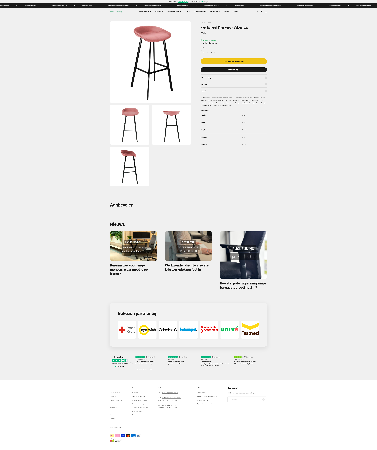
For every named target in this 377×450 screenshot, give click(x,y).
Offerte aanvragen (233, 70)
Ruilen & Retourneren (139, 400)
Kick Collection (206, 23)
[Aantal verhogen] (211, 52)
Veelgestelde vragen (139, 396)
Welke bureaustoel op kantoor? (207, 396)
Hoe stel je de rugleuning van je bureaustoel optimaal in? (243, 285)
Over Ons (135, 393)
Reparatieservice (200, 11)
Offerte (226, 11)
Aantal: (203, 48)
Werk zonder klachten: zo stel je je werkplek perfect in (187, 267)
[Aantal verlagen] (203, 52)
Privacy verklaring (138, 404)
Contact (235, 11)
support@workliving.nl (170, 393)
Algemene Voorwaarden (140, 407)
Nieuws (134, 415)
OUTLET (188, 11)
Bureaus (158, 11)
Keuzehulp (214, 11)
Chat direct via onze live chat (171, 398)
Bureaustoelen (144, 11)
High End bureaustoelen (205, 404)
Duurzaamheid (137, 411)
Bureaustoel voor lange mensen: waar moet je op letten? (129, 269)
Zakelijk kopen (202, 393)
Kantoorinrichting (173, 11)
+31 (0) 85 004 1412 (170, 405)
